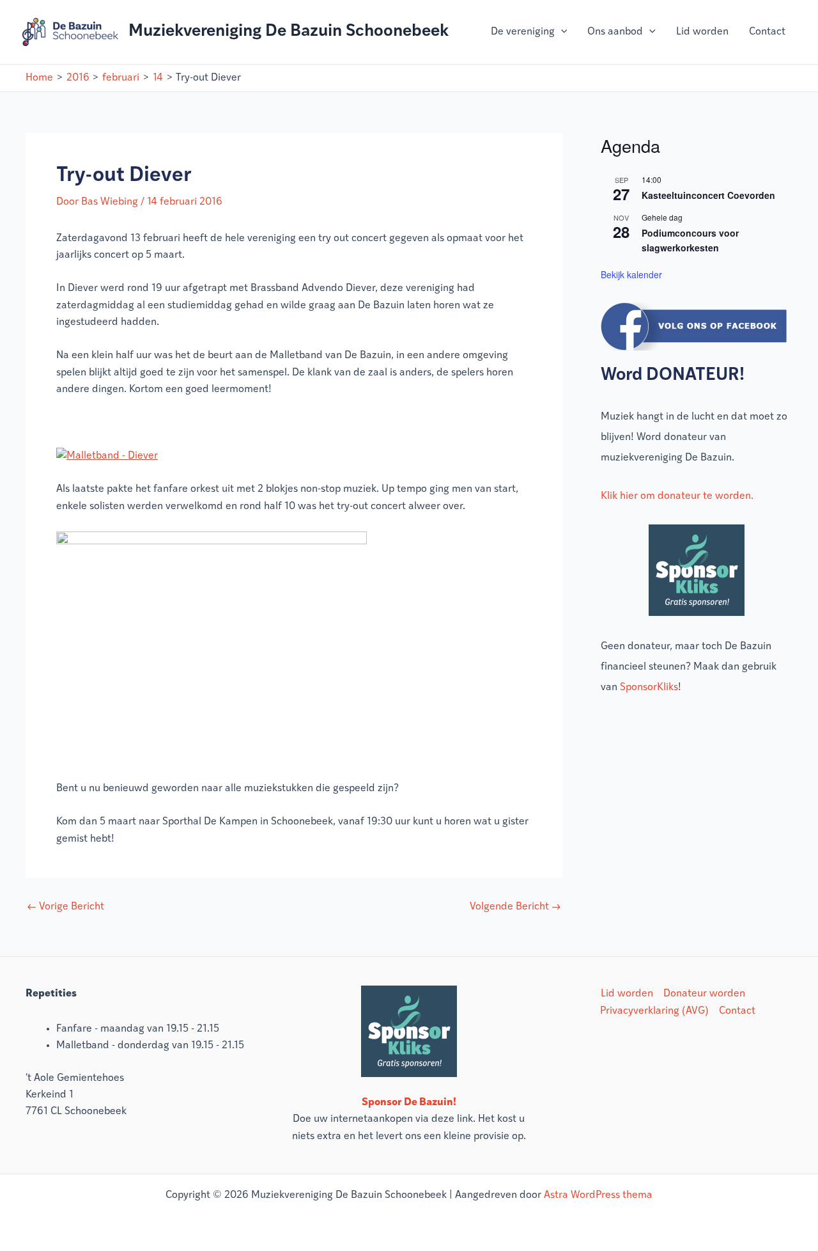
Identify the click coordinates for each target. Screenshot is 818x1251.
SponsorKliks (649, 687)
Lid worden (702, 32)
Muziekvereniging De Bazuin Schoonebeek (288, 31)
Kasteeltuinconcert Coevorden (708, 195)
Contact (767, 32)
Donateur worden (704, 994)
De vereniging (523, 32)
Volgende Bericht (515, 907)
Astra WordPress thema (598, 1195)
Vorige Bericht (65, 907)
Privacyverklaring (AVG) (654, 1011)
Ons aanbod (615, 32)
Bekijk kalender (631, 274)
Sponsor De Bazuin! (409, 1103)
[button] (561, 32)
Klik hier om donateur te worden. (677, 496)
